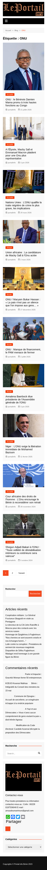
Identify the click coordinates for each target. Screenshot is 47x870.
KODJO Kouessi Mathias (16, 683)
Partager (13, 821)
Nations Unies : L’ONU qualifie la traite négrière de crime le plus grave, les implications (24, 205)
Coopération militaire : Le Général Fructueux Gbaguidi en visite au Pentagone (20, 618)
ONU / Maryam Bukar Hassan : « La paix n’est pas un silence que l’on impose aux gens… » (23, 302)
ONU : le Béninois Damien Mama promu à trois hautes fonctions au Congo (21, 102)
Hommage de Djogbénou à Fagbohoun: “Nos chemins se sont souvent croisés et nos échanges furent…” (23, 637)
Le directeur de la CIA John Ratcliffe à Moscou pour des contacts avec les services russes (22, 628)
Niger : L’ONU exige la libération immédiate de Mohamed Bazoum (23, 449)
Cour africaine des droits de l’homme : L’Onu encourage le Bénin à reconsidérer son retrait (23, 499)
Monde (9, 294)
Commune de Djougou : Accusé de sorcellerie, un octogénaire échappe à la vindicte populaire (22, 700)
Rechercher (10, 589)
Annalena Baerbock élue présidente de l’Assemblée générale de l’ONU (20, 399)
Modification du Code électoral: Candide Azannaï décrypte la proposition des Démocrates (22, 729)
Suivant (21, 573)
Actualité (10, 94)
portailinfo (12, 110)
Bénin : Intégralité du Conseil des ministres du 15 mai (22, 687)
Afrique (9, 248)
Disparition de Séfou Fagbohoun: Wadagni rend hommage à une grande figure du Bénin (22, 653)
